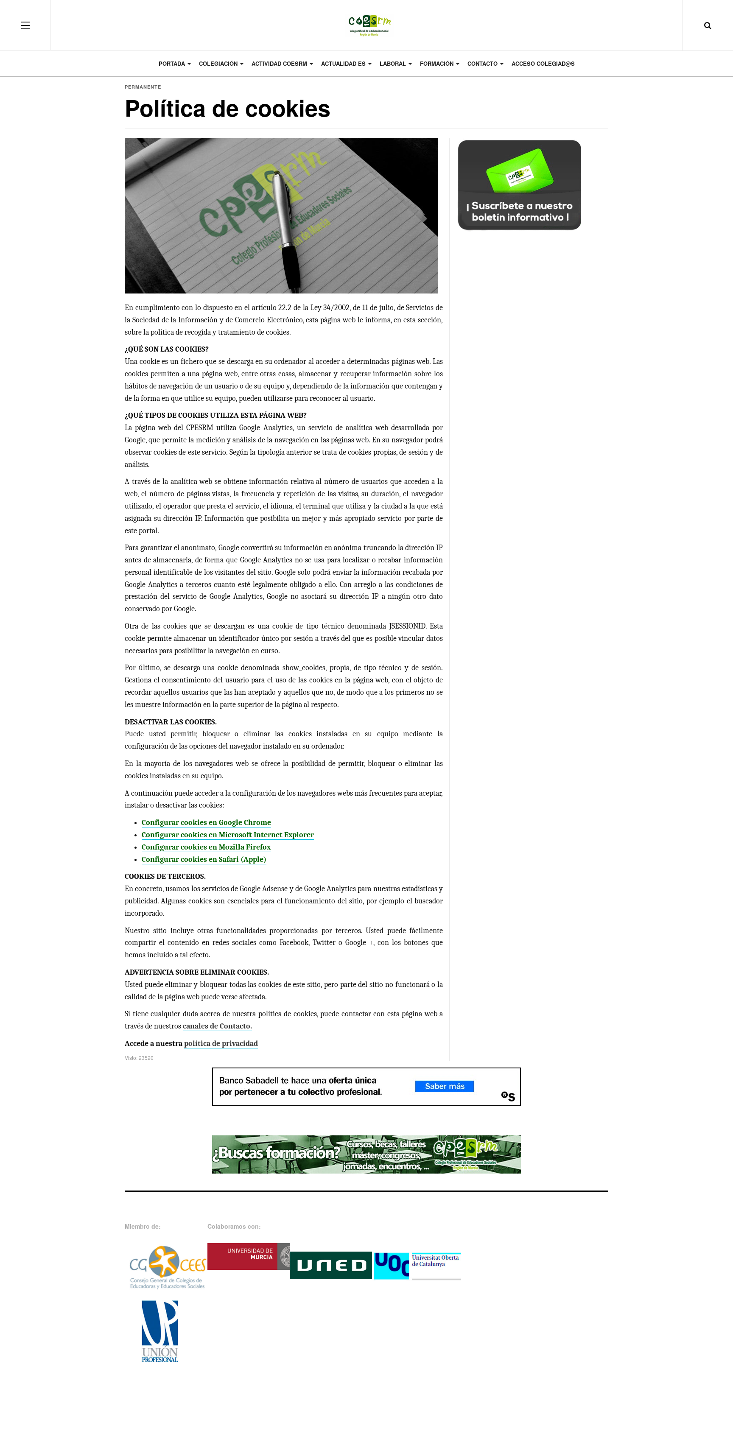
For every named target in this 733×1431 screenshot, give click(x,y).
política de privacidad (221, 1043)
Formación (437, 63)
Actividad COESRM (280, 63)
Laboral (394, 63)
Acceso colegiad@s (543, 63)
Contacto (483, 63)
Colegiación (219, 63)
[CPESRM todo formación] (366, 1153)
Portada (173, 63)
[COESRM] (366, 25)
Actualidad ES (344, 63)
